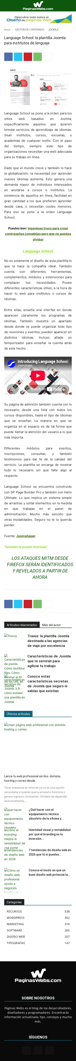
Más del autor (51, 625)
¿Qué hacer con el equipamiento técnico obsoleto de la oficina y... (46, 814)
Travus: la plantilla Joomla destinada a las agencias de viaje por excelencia (48, 641)
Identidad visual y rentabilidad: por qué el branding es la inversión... (50, 834)
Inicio (7, 29)
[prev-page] (7, 701)
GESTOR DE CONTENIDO (29, 29)
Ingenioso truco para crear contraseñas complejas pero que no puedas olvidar (38, 233)
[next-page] (13, 701)
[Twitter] (18, 57)
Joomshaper (25, 536)
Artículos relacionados (22, 625)
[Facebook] (8, 57)
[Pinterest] (28, 57)
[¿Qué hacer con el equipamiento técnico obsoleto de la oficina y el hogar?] (14, 819)
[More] (47, 57)
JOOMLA (53, 29)
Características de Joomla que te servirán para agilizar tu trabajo (49, 661)
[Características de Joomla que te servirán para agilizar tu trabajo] (14, 671)
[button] (7, 5)
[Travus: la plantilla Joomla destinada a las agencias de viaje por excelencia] (14, 641)
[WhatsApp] (37, 57)
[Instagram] (38, 1050)
